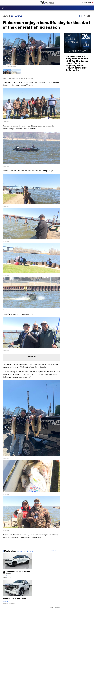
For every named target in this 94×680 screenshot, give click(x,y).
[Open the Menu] (2, 3)
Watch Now (87, 3)
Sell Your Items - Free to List (25, 551)
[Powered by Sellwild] (57, 607)
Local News (16, 16)
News (5, 16)
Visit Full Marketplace (54, 551)
